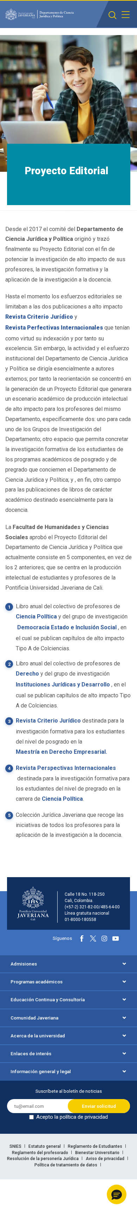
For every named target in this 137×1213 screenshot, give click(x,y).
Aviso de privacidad (105, 1158)
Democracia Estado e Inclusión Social (66, 627)
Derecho (27, 673)
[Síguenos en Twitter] (93, 938)
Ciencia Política (36, 616)
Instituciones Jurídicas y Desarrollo (63, 684)
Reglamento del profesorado (40, 1152)
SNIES (15, 1146)
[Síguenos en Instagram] (104, 938)
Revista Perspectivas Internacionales (66, 768)
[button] (116, 1194)
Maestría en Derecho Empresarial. (61, 751)
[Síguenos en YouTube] (115, 938)
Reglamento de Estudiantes (95, 1146)
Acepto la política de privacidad (72, 1117)
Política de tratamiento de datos (66, 1165)
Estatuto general (45, 1146)
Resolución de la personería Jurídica (43, 1158)
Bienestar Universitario (97, 1152)
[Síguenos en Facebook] (82, 938)
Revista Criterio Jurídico (48, 720)
